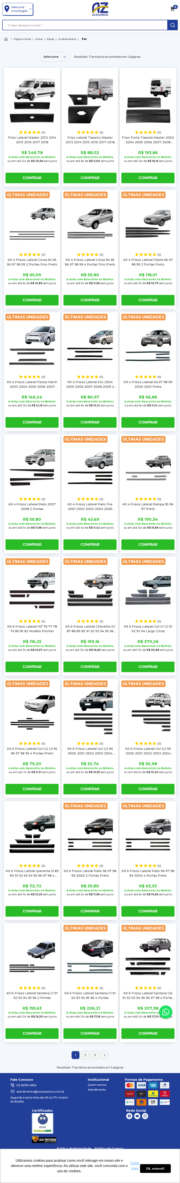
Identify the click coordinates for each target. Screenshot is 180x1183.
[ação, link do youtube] (137, 1116)
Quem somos (97, 1084)
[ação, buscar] (172, 25)
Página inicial (22, 39)
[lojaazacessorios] (100, 9)
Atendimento (97, 1089)
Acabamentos (67, 39)
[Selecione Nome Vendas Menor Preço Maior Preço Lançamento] (54, 57)
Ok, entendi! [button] (155, 1168)
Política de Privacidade (74, 1148)
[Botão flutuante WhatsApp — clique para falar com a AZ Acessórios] (165, 1012)
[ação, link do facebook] (129, 1116)
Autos (39, 39)
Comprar (32, 178)
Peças (50, 39)
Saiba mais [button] (134, 1165)
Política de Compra (109, 1148)
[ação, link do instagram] (145, 1116)
